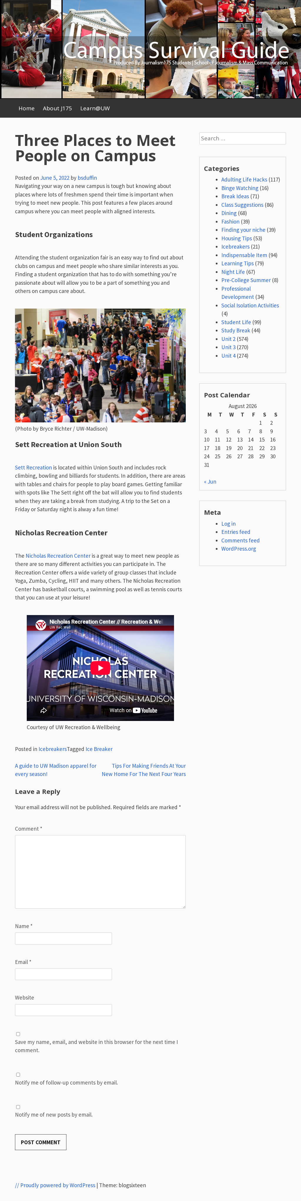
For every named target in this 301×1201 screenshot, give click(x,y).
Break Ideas (235, 196)
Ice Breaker (99, 748)
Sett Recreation (33, 467)
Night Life (233, 271)
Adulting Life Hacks (244, 179)
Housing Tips (236, 238)
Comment (28, 828)
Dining (229, 212)
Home (27, 108)
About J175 (57, 108)
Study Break (235, 330)
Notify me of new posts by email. (54, 1114)
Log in (228, 523)
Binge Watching (239, 187)
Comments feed (240, 540)
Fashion (230, 221)
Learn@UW (95, 108)
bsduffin (87, 177)
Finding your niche (243, 229)
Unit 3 (228, 347)
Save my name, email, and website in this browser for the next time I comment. (96, 1046)
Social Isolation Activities (250, 305)
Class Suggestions (242, 204)
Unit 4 (228, 355)
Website (24, 997)
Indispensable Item (244, 255)
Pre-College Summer (246, 280)
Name (24, 926)
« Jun (210, 481)
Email (23, 961)
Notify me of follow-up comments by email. (66, 1082)
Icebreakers (53, 748)
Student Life (236, 322)
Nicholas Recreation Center (58, 555)
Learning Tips (237, 263)
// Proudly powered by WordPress (55, 1185)
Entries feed (235, 531)
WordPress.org (238, 548)
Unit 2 (228, 338)
